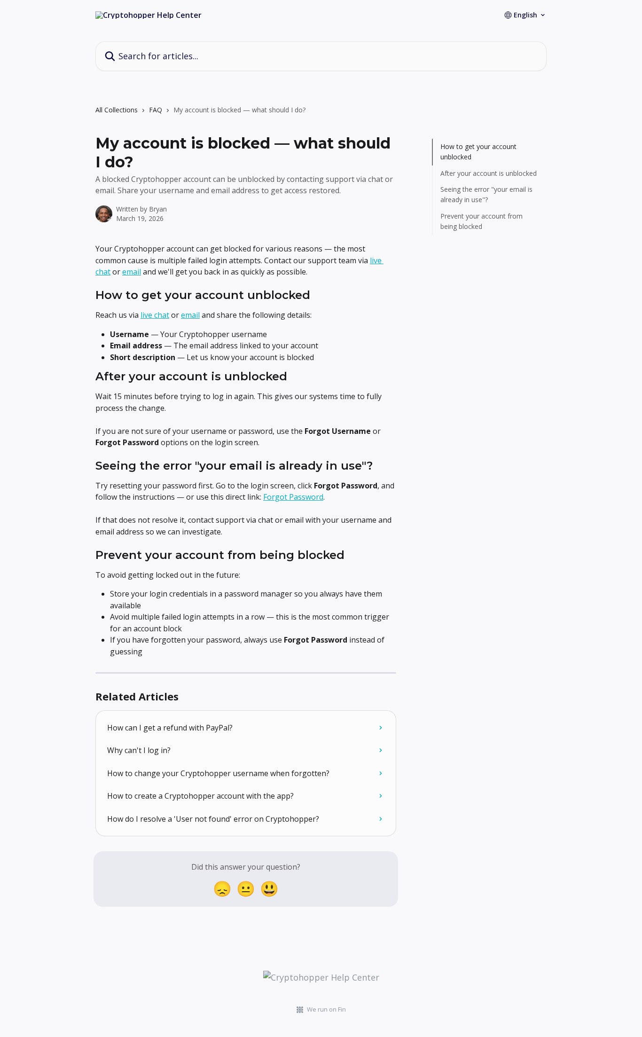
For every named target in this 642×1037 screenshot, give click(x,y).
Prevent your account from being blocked (481, 221)
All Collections (116, 109)
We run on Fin (326, 1009)
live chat (155, 315)
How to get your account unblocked (478, 151)
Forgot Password (293, 497)
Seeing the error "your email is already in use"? (486, 194)
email (131, 272)
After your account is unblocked (488, 173)
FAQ (155, 109)
